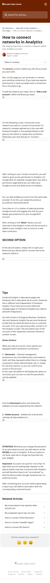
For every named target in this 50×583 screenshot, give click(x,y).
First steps (6, 31)
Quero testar (26, 572)
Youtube (21, 574)
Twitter (30, 574)
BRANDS (9, 69)
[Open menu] (45, 4)
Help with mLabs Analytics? (26, 28)
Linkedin (38, 574)
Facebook (11, 574)
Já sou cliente (13, 572)
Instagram (38, 572)
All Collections (7, 28)
